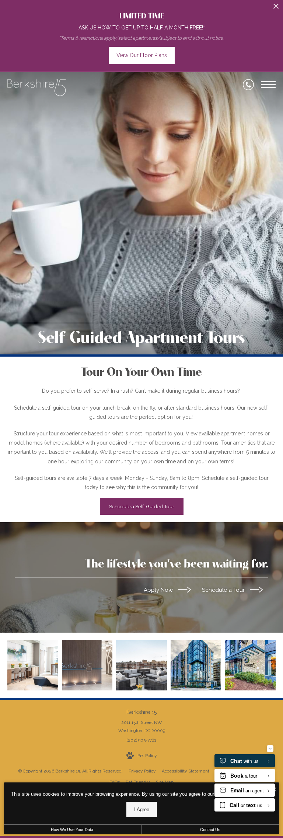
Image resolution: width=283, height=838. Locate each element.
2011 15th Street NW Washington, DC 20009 (141, 726)
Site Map (165, 782)
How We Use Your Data (72, 829)
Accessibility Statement (185, 771)
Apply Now (159, 590)
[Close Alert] (276, 8)
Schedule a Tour (224, 590)
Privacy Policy (142, 771)
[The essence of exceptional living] (250, 665)
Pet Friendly (138, 782)
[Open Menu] (268, 84)
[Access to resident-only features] (141, 665)
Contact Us (210, 829)
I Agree (141, 809)
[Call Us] (248, 84)
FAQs (114, 782)
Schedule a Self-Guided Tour (141, 506)
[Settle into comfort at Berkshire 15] (87, 665)
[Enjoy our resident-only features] (32, 665)
